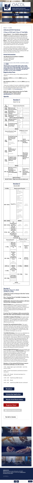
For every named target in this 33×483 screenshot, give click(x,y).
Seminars (16, 461)
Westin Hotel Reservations (14, 399)
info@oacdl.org (22, 472)
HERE (7, 64)
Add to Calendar (11, 417)
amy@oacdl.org (18, 89)
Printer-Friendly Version (13, 410)
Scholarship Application (13, 394)
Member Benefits (16, 431)
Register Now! (11, 405)
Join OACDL (16, 451)
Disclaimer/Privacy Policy (8, 473)
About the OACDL (16, 441)
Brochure (9, 389)
